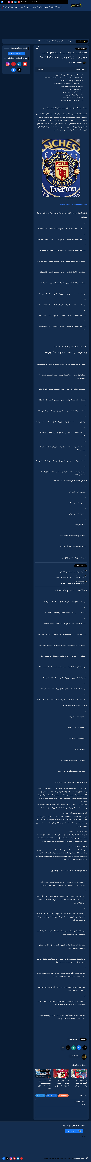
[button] (79, 1047)
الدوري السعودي (32, 7)
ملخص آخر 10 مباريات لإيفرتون (74, 95)
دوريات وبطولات (8, 7)
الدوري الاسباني (44, 7)
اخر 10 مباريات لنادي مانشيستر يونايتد (72, 80)
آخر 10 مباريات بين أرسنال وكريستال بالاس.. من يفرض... (80, 1083)
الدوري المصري (20, 7)
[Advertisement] (45, 24)
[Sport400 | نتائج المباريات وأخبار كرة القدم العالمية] (76, 5)
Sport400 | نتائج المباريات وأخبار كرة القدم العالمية (59, 1158)
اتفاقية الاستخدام (36, 2)
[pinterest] (12, 2)
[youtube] (19, 2)
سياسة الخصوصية (48, 2)
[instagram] (9, 2)
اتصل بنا (64, 2)
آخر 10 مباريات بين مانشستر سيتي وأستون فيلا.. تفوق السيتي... (44, 1084)
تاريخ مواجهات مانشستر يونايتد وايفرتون (71, 100)
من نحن (57, 2)
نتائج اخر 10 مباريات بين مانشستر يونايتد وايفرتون (69, 75)
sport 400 (79, 62)
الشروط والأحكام (25, 2)
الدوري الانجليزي (56, 7)
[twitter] (5, 2)
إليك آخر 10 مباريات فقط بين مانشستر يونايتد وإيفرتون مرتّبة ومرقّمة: (63, 78)
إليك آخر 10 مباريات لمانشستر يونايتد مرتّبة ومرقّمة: (68, 83)
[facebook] (2, 2)
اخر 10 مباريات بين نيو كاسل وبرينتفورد (72, 583)
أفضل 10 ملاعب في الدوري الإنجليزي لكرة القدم (70, 577)
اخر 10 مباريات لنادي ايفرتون (75, 89)
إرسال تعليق (80, 1101)
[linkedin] (15, 2)
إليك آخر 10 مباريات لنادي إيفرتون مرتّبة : (72, 92)
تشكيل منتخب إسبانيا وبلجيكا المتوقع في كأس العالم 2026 (56, 41)
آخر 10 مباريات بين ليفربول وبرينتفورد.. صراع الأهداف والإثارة (62, 1083)
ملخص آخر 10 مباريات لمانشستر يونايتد (72, 86)
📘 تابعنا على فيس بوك (16, 53)
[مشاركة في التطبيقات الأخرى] (63, 1047)
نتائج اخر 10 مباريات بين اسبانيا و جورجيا (73, 204)
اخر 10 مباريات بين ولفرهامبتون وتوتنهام (72, 572)
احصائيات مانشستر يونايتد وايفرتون (73, 98)
